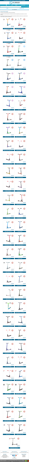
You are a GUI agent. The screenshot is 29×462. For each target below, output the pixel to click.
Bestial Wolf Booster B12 (20, 366)
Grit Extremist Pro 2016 (8, 353)
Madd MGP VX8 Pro (8, 393)
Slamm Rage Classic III (8, 231)
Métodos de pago (5, 457)
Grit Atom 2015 (20, 96)
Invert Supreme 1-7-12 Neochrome (20, 353)
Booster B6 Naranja (20, 177)
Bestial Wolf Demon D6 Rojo (20, 28)
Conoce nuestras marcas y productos (5, 452)
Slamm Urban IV (8, 258)
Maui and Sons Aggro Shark (8, 312)
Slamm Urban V (20, 339)
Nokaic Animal (20, 109)
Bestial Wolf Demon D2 (20, 204)
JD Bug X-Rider (20, 258)
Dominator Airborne (20, 285)
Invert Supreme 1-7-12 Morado (20, 312)
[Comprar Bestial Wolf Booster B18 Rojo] (13, 55)
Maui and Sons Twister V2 (20, 136)
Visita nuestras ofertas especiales (14, 452)
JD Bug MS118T (20, 231)
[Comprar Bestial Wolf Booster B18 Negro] (25, 42)
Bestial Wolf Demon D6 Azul (8, 28)
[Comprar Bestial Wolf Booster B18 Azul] (13, 42)
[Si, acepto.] (25, 460)
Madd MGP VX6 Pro (20, 407)
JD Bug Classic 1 (8, 69)
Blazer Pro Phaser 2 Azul (20, 82)
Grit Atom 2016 (8, 109)
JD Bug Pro (20, 69)
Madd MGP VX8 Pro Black (20, 393)
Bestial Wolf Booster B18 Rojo (8, 55)
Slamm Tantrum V (8, 82)
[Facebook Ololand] (13, 455)
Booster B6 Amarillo (8, 177)
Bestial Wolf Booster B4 (19, 150)
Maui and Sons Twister (8, 136)
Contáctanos (24, 455)
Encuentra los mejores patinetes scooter (24, 452)
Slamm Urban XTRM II (8, 366)
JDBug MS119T (8, 204)
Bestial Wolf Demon (8, 123)
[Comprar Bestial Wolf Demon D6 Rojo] (25, 28)
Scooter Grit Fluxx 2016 (8, 407)
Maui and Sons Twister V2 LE (8, 150)
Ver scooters (23, 0)
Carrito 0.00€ (22, 8)
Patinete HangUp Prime (20, 55)
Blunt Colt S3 (8, 434)
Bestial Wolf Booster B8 (8, 285)
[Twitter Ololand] (14, 455)
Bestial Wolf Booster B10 (8, 339)
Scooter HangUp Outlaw (8, 96)
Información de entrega (4, 455)
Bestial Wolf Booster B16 (8, 380)
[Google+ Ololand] (16, 455)
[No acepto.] (28, 460)
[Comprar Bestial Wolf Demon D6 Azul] (13, 28)
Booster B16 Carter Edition (20, 380)
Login (7, 8)
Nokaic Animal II (20, 123)
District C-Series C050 (20, 434)
